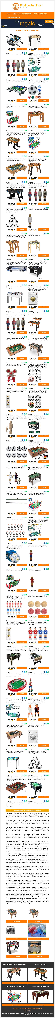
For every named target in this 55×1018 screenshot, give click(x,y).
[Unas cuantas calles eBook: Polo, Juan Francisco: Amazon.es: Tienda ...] (16, 930)
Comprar (22, 49)
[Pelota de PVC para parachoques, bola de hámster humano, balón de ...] (38, 930)
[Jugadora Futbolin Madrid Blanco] (38, 221)
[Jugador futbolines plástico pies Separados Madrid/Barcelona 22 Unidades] (38, 711)
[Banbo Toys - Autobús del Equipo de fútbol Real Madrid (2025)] (16, 272)
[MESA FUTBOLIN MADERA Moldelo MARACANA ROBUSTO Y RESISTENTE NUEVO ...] (16, 912)
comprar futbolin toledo (40, 14)
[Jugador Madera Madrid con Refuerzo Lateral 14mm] (38, 195)
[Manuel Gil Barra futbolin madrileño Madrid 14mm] (16, 504)
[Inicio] (27, 11)
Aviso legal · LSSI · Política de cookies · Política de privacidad (27, 1008)
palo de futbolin (40, 964)
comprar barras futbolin (13, 17)
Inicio (8, 14)
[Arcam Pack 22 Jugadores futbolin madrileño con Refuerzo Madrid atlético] (16, 324)
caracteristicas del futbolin (14, 986)
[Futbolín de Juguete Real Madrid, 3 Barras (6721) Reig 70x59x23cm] (16, 92)
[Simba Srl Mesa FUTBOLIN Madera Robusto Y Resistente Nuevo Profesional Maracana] (16, 736)
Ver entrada (17, 921)
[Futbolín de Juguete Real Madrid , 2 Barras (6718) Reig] (16, 40)
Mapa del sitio (27, 1010)
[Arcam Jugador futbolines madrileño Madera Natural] (16, 427)
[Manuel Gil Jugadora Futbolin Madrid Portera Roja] (38, 582)
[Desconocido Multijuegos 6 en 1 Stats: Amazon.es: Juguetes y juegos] (16, 947)
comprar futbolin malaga (40, 986)
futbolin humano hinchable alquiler (22, 14)
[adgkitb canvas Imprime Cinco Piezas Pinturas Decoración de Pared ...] (38, 947)
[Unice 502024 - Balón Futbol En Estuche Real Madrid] (16, 556)
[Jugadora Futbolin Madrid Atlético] (38, 556)
